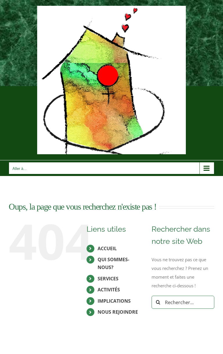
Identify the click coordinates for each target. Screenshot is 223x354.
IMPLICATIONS (114, 301)
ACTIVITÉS (109, 289)
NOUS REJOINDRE (118, 312)
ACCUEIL (107, 248)
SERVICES (108, 278)
